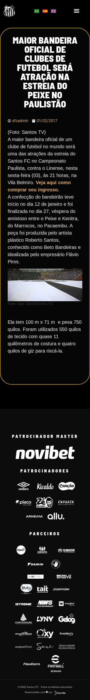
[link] (15, 11)
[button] (76, 10)
